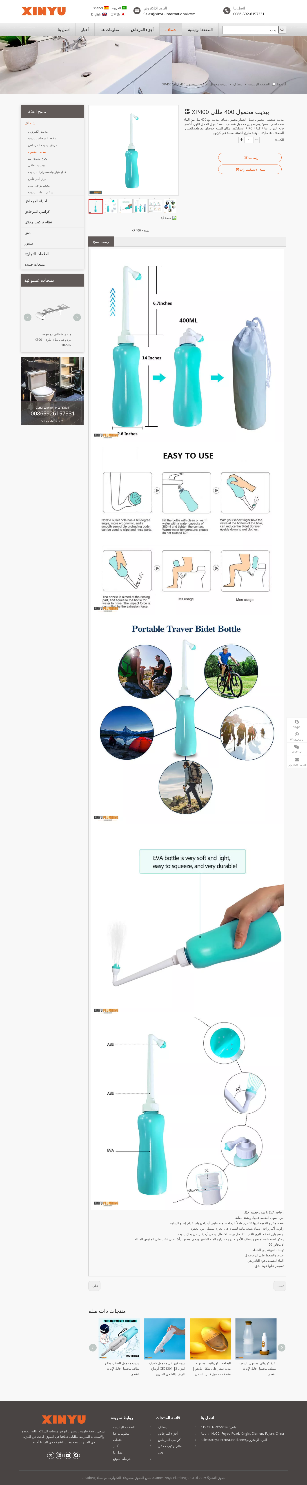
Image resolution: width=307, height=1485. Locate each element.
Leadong (89, 1478)
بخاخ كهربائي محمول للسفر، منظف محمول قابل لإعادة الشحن (212, 1368)
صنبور (28, 243)
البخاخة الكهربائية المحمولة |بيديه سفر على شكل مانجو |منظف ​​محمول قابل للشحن (166, 1368)
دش (27, 232)
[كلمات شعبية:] (282, 29)
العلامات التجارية (36, 253)
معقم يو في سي (39, 185)
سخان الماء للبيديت (40, 192)
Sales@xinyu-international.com (169, 13)
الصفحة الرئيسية (124, 1427)
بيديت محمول (37, 151)
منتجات (117, 1440)
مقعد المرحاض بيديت (42, 138)
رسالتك (252, 157)
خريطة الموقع (122, 1458)
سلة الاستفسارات (252, 169)
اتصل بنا (118, 1452)
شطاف (29, 122)
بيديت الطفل (36, 165)
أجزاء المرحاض (35, 200)
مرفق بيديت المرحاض (42, 145)
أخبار (116, 1446)
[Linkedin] (59, 1455)
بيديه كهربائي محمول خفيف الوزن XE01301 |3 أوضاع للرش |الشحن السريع (121, 1368)
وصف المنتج (101, 241)
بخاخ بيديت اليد (37, 158)
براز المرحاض (37, 178)
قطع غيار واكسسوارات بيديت (47, 172)
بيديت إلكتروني (38, 131)
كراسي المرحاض (37, 211)
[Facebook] (76, 1455)
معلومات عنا (121, 1433)
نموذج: (145, 230)
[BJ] (52, 391)
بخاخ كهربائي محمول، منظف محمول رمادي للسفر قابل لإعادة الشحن (257, 1368)
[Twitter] (50, 1455)
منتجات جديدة (34, 264)
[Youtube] (67, 1455)
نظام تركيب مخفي (38, 222)
